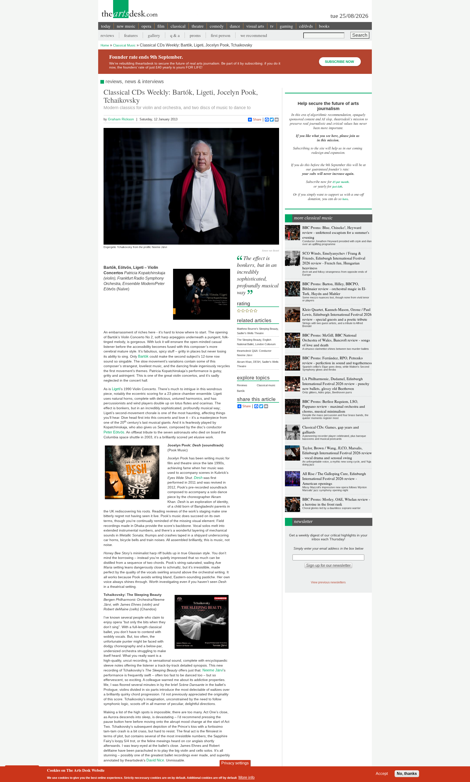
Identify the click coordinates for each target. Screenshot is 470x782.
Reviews (242, 385)
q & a (175, 35)
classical (178, 26)
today (106, 26)
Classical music (266, 385)
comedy (217, 26)
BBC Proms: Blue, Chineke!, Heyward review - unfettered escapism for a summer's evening (335, 232)
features (131, 35)
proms (195, 35)
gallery (154, 35)
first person (220, 35)
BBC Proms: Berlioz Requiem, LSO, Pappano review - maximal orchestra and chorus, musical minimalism (333, 406)
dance (235, 26)
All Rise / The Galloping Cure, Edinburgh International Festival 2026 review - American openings (334, 478)
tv (272, 26)
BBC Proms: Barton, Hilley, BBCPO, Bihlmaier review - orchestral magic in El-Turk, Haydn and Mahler (334, 288)
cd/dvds (306, 26)
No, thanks (407, 773)
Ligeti (116, 389)
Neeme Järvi (212, 670)
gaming (286, 26)
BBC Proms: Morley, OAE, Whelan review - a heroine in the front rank (336, 502)
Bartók (143, 356)
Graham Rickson (121, 119)
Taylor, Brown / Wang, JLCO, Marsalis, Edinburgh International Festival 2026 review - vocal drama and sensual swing (337, 452)
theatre (198, 26)
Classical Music (124, 45)
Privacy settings (235, 763)
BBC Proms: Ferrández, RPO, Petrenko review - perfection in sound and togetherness (337, 360)
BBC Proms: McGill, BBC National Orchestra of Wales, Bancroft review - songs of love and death (336, 340)
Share (257, 119)
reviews (107, 35)
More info (246, 777)
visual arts (255, 26)
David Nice (155, 760)
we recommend (253, 35)
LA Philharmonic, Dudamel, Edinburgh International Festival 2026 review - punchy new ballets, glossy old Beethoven (335, 383)
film (160, 26)
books (324, 26)
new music (126, 26)
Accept (382, 773)
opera (146, 26)
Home (105, 45)
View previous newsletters (328, 582)
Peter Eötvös (114, 432)
